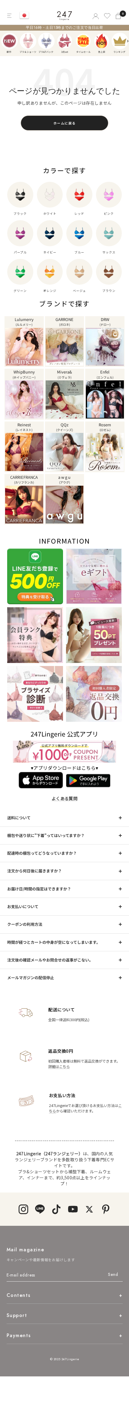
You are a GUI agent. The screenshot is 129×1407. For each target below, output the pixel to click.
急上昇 (101, 41)
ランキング (119, 41)
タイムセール (83, 41)
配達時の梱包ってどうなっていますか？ (42, 853)
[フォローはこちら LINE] (40, 1209)
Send (113, 1274)
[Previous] (6, 41)
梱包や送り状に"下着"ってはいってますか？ (46, 835)
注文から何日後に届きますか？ (34, 871)
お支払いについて (22, 906)
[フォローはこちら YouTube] (72, 1209)
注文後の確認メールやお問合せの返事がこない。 (50, 960)
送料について (19, 817)
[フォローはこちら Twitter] (89, 1209)
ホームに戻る (64, 123)
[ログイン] (95, 15)
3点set (64, 41)
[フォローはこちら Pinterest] (106, 1209)
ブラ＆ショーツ (28, 41)
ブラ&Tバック (46, 41)
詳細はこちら (59, 1066)
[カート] (119, 16)
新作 (9, 41)
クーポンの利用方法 (24, 924)
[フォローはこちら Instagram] (23, 1209)
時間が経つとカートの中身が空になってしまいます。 (53, 942)
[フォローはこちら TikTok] (56, 1209)
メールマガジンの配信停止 (30, 977)
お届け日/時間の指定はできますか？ (39, 889)
